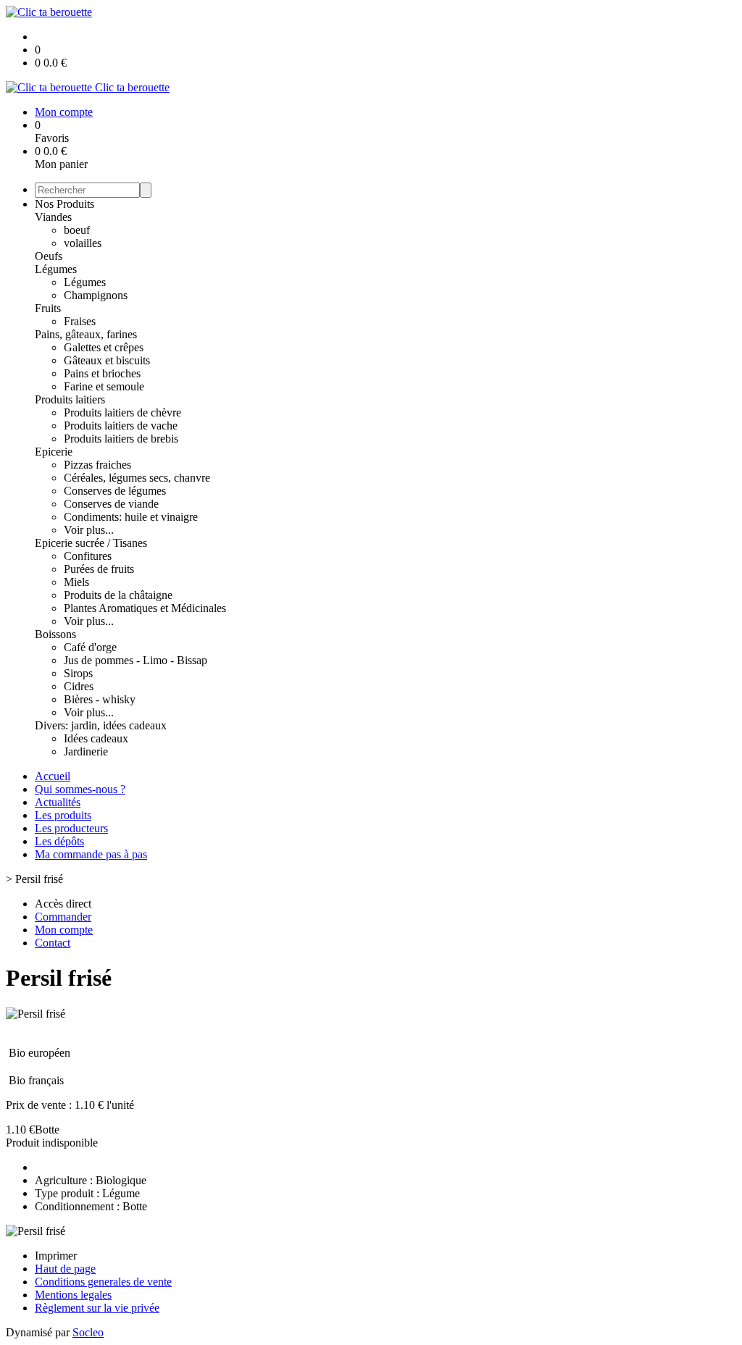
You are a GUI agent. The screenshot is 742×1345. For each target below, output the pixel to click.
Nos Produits (64, 204)
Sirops (78, 673)
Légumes (56, 269)
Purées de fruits (99, 569)
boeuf (77, 230)
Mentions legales (73, 1295)
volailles (82, 243)
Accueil (52, 776)
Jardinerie (86, 751)
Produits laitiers (70, 399)
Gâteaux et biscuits (107, 360)
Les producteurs (71, 828)
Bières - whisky (100, 699)
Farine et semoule (104, 386)
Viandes (53, 217)
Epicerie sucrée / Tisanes (91, 543)
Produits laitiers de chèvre (122, 412)
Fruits (48, 308)
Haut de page (65, 1268)
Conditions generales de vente (103, 1281)
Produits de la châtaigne (118, 595)
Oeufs (48, 256)
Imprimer (56, 1255)
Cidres (78, 686)
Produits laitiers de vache (121, 425)
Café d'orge (90, 647)
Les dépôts (59, 841)
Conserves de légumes (115, 491)
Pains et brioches (102, 373)
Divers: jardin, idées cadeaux (101, 725)
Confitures (88, 556)
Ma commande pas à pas (91, 854)
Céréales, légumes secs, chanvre (137, 478)
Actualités (57, 802)
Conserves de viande (111, 504)
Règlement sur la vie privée (97, 1308)
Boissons (55, 634)
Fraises (80, 321)
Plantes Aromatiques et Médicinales (145, 608)
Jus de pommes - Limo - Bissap (135, 660)
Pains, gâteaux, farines (86, 334)
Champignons (96, 295)
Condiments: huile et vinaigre (131, 517)
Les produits (63, 815)
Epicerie (53, 451)
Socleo (88, 1332)
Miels (76, 582)
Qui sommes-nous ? (80, 789)
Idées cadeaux (96, 738)
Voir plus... (89, 530)
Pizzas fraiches (97, 464)
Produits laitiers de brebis (121, 438)
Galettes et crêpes (103, 347)
